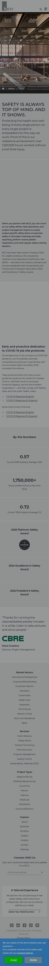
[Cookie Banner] (24, 952)
